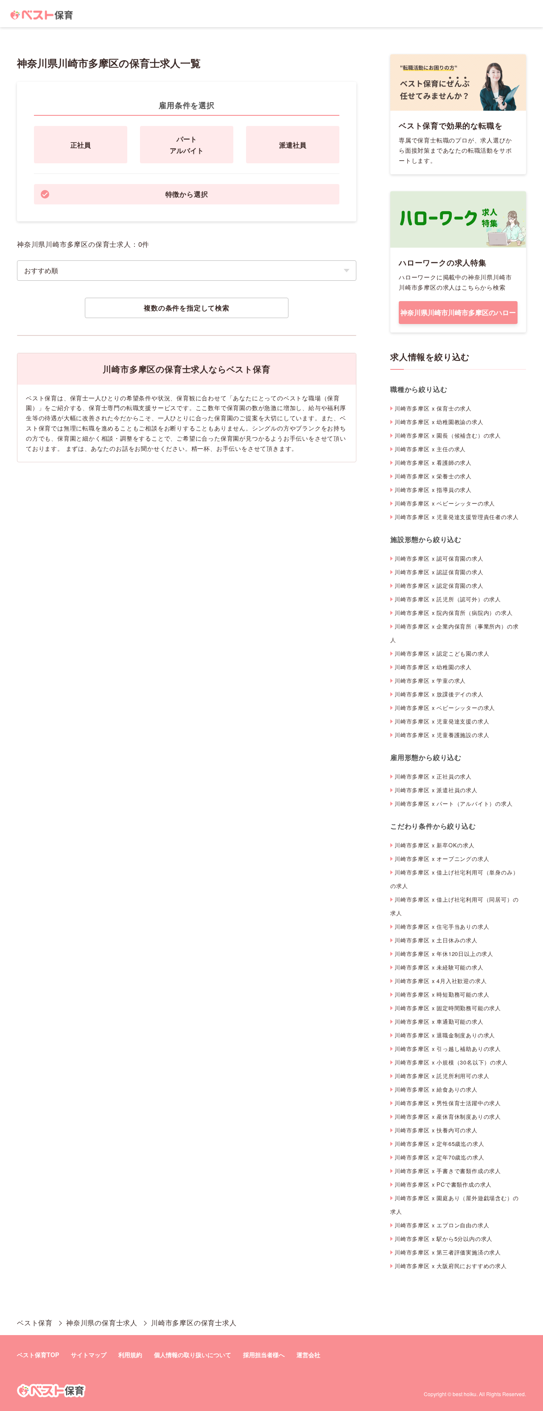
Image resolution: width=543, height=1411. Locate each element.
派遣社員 (292, 145)
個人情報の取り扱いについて (192, 1354)
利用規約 (130, 1354)
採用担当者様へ (264, 1354)
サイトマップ (88, 1354)
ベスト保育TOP (38, 1354)
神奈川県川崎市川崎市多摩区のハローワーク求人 (458, 315)
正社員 (80, 145)
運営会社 (308, 1354)
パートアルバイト (187, 144)
